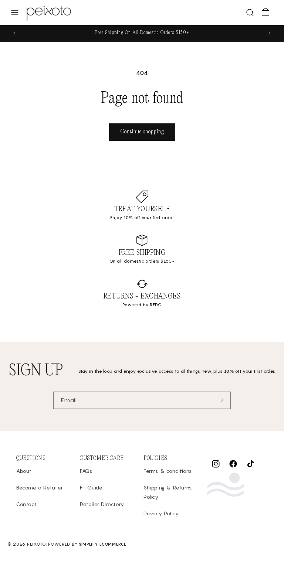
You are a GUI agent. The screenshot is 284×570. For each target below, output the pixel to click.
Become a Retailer (39, 487)
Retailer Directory (102, 504)
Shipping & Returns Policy (167, 492)
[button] (15, 12)
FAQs (86, 471)
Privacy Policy (161, 513)
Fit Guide (91, 487)
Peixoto (36, 544)
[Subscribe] (222, 400)
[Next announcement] (269, 33)
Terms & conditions (167, 471)
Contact (26, 504)
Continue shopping (142, 132)
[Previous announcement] (14, 33)
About (24, 471)
